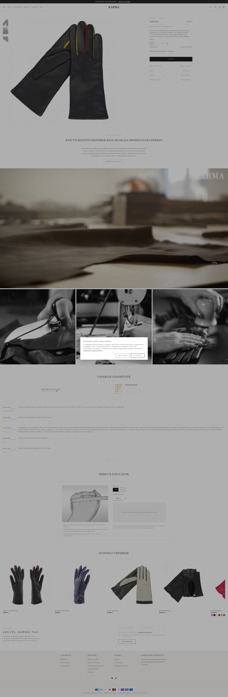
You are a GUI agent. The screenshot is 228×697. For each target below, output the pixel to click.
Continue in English (124, 1)
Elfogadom (138, 355)
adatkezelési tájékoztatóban (92, 350)
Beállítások (122, 355)
